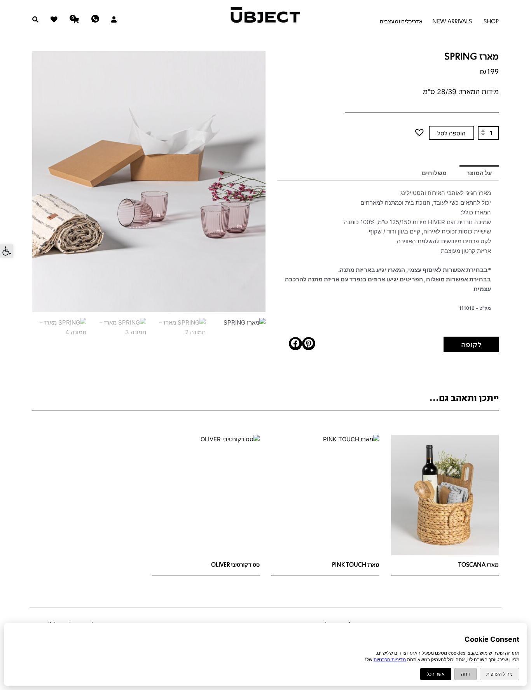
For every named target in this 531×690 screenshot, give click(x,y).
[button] (6, 251)
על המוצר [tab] (479, 173)
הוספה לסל (451, 133)
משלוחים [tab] (434, 173)
